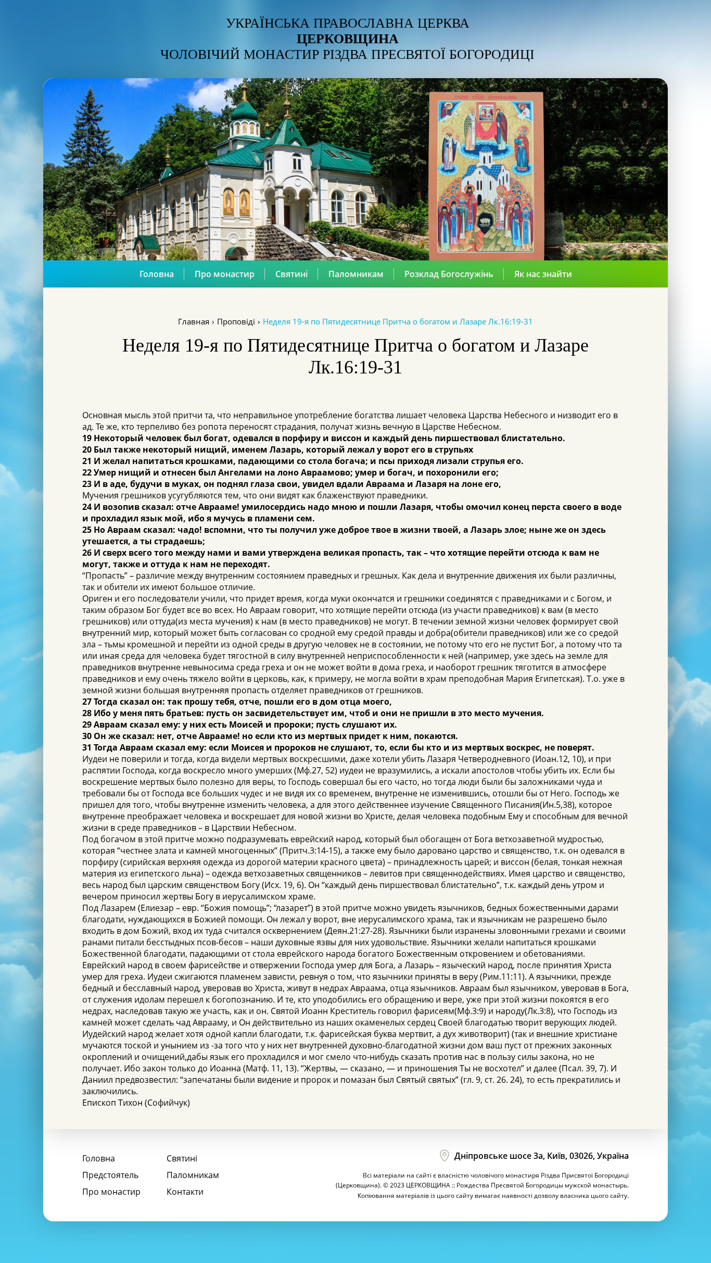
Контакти (185, 1191)
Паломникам (356, 274)
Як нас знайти (543, 274)
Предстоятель (110, 1175)
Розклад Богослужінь (448, 274)
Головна (156, 274)
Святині (291, 274)
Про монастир (225, 274)
